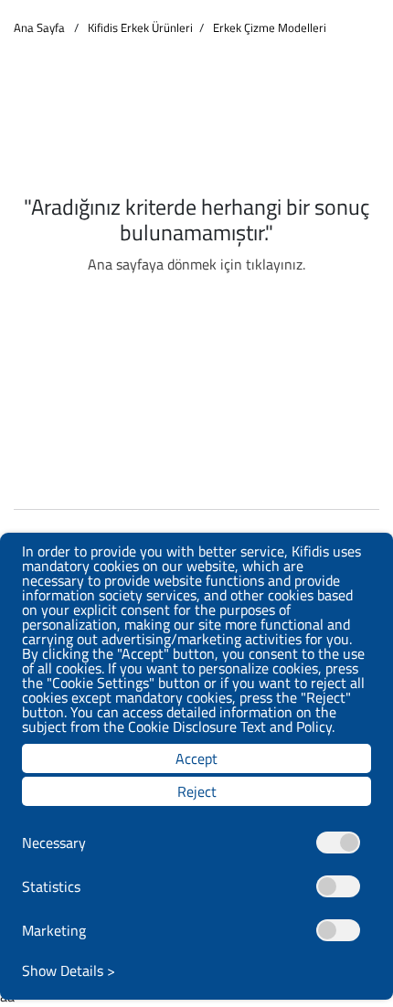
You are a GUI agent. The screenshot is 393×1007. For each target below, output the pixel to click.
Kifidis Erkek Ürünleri (140, 28)
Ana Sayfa (39, 28)
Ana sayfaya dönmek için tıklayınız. (196, 264)
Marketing (54, 930)
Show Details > (68, 970)
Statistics (51, 886)
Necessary (54, 842)
